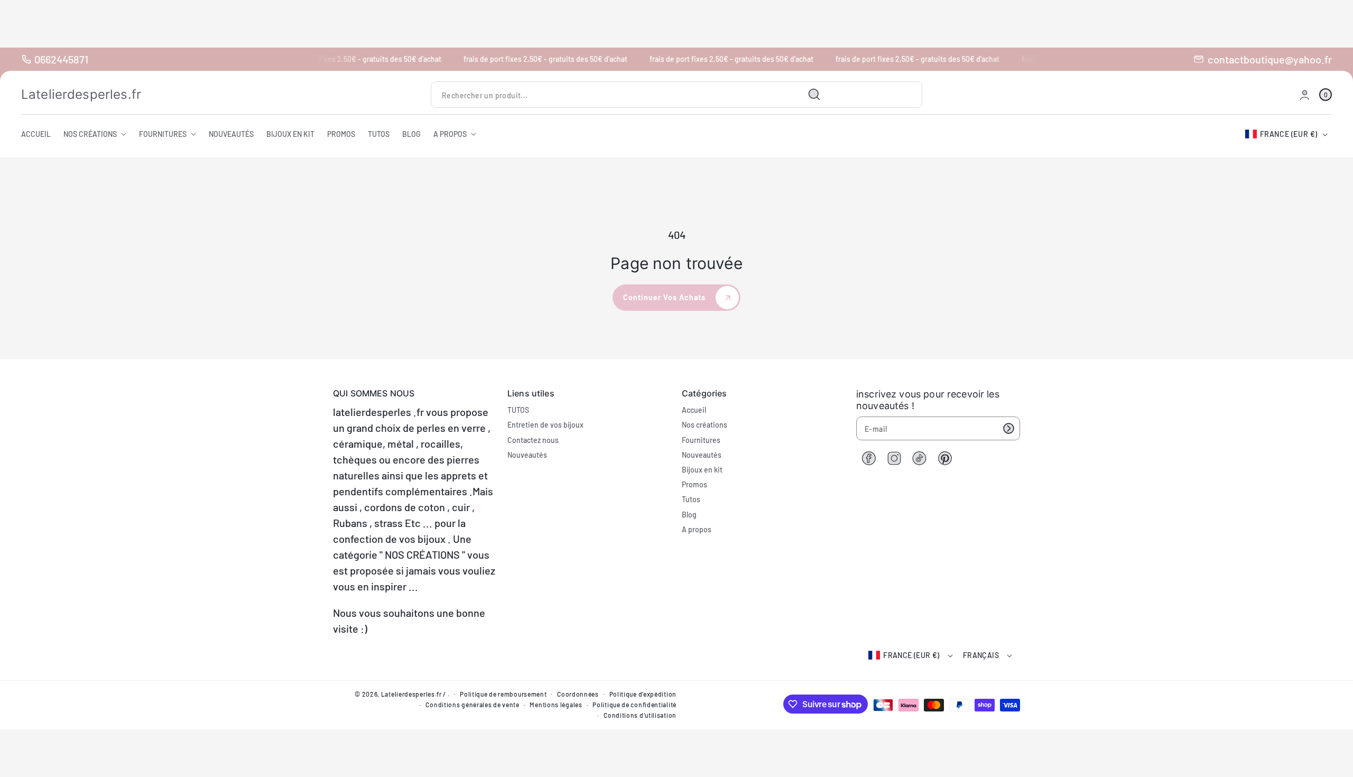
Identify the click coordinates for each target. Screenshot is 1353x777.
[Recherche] (814, 94)
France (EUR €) (1289, 134)
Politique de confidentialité (634, 704)
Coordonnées (578, 694)
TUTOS (518, 409)
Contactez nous (533, 440)
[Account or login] (1304, 94)
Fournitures (701, 440)
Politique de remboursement (503, 694)
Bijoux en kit (702, 469)
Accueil (694, 409)
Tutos (691, 499)
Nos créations (704, 424)
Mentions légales (556, 704)
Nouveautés (527, 454)
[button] (1325, 94)
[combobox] (630, 95)
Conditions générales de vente (472, 704)
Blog (689, 514)
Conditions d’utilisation (640, 715)
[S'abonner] (1008, 428)
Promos (694, 484)
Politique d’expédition (642, 694)
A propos (696, 529)
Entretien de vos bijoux (545, 424)
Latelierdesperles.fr (411, 694)
